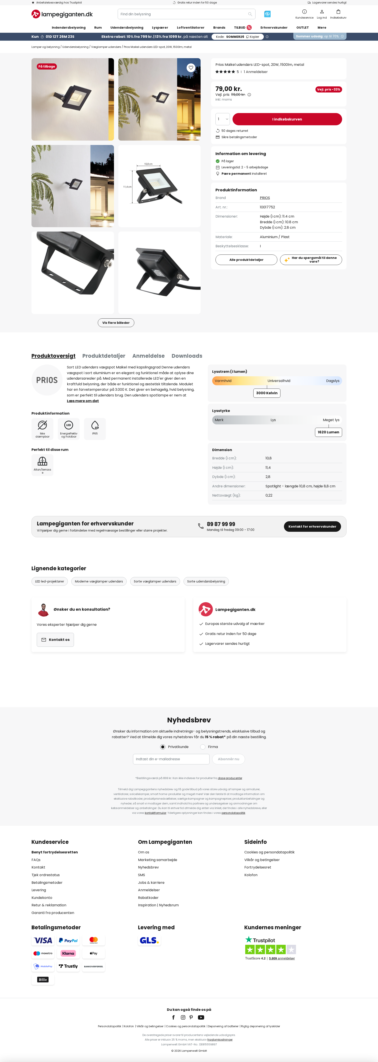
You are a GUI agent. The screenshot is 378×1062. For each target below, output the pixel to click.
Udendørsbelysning (75, 47)
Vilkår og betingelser (262, 859)
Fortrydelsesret (257, 867)
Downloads (187, 355)
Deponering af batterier (223, 1026)
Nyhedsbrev (148, 867)
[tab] (53, 356)
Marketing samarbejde (157, 859)
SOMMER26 (237, 37)
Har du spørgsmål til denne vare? (314, 260)
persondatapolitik (233, 813)
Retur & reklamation (49, 905)
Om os (143, 852)
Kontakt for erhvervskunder (312, 526)
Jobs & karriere (151, 882)
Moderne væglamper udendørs (99, 581)
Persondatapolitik (109, 1026)
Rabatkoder (148, 897)
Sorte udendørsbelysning (206, 581)
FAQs (36, 859)
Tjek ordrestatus (46, 874)
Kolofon (250, 874)
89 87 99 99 (221, 524)
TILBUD (239, 27)
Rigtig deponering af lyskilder (260, 1026)
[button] (73, 186)
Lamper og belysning (46, 47)
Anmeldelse (148, 355)
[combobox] (186, 14)
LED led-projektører (49, 581)
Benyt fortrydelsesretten (55, 852)
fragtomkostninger (220, 1039)
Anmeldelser (149, 890)
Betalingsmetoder (47, 882)
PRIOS (265, 197)
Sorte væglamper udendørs (155, 581)
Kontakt (38, 867)
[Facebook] (176, 1017)
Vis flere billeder (116, 323)
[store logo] (62, 14)
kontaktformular (155, 813)
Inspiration (147, 905)
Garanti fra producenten (53, 912)
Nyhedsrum (169, 905)
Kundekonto (42, 897)
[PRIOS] (47, 380)
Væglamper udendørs (106, 47)
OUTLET (302, 27)
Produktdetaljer (103, 355)
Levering (39, 890)
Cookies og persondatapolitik (269, 852)
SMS (141, 874)
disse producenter (230, 778)
